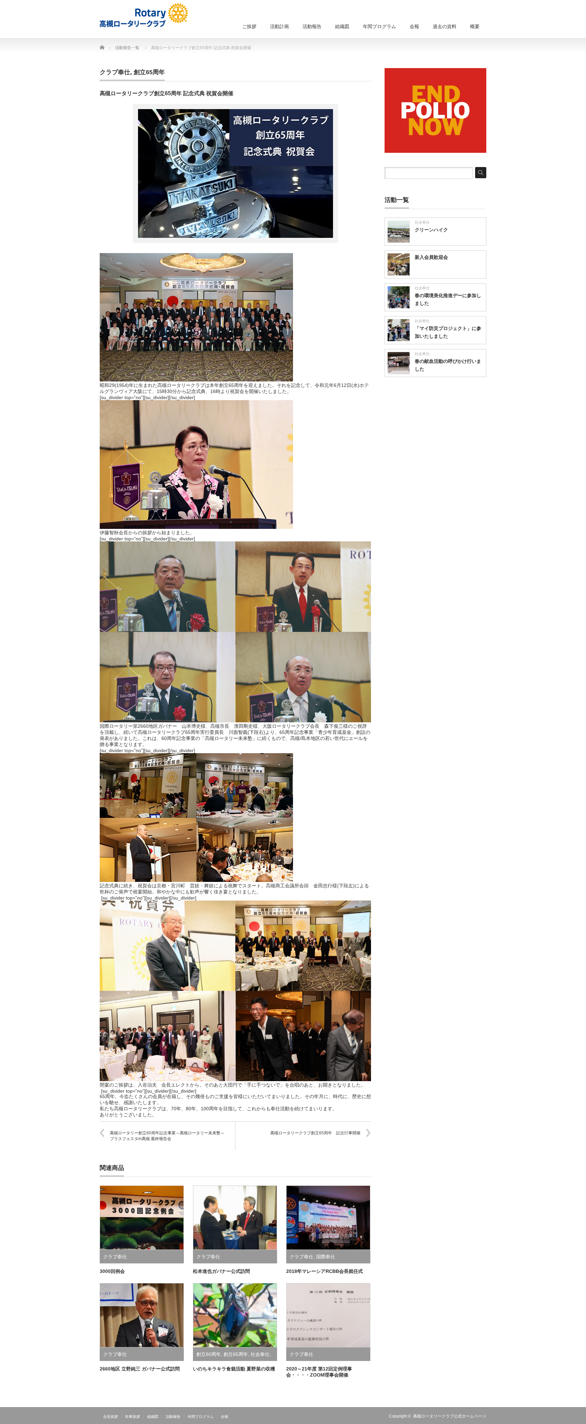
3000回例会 (112, 1271)
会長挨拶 (110, 1417)
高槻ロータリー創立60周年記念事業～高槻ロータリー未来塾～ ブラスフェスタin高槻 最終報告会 (169, 1136)
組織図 (342, 26)
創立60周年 (208, 1354)
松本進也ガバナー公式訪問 (221, 1271)
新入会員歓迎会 (431, 257)
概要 (475, 26)
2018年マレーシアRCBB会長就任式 (324, 1271)
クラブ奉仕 (115, 72)
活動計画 (279, 26)
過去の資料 (444, 26)
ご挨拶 (249, 26)
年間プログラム (379, 26)
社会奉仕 (260, 1354)
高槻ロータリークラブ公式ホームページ (449, 1416)
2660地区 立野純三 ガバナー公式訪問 (140, 1368)
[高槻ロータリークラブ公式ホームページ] (144, 15)
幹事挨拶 (132, 1417)
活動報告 (311, 26)
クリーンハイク (431, 229)
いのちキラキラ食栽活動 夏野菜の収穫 (234, 1368)
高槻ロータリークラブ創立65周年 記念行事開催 (315, 1133)
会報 (414, 26)
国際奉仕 (325, 1256)
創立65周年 (149, 72)
